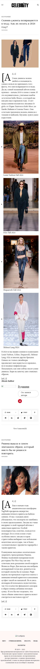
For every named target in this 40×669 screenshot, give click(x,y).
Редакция (23, 386)
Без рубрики (6, 16)
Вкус (4, 641)
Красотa (27, 641)
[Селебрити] (20, 5)
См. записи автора (26, 393)
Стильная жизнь (15, 641)
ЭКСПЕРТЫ (21, 645)
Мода (35, 641)
